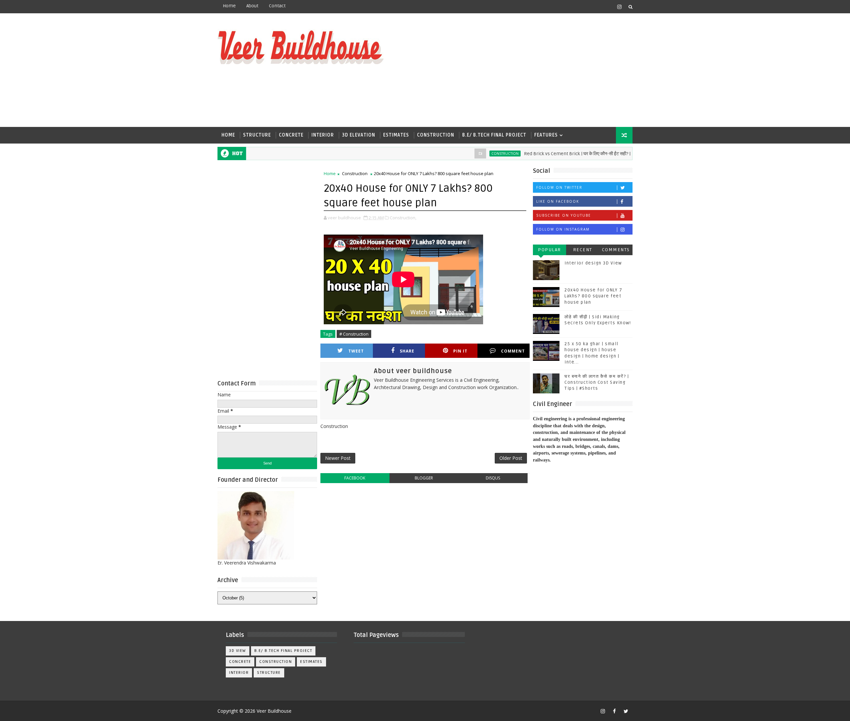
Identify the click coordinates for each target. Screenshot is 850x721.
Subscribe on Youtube (563, 215)
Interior (322, 135)
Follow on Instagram (563, 229)
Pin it (460, 351)
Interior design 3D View (593, 263)
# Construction (354, 334)
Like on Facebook (557, 201)
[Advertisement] (511, 70)
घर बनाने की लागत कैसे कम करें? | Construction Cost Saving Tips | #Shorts (596, 382)
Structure (257, 135)
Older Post (510, 458)
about (252, 6)
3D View (237, 650)
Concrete (291, 135)
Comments (616, 250)
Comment (513, 351)
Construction (435, 135)
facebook (354, 478)
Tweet (356, 351)
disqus (493, 478)
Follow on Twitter (559, 187)
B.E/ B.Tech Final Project (494, 135)
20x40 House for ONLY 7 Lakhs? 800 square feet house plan (593, 296)
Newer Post (338, 458)
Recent (582, 250)
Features (546, 135)
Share (407, 351)
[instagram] (619, 7)
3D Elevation (358, 135)
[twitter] (626, 711)
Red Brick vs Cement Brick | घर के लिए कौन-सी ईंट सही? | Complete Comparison (585, 153)
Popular (549, 250)
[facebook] (614, 711)
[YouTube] (608, 7)
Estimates (396, 135)
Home (229, 6)
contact (277, 6)
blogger (424, 478)
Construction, (403, 218)
